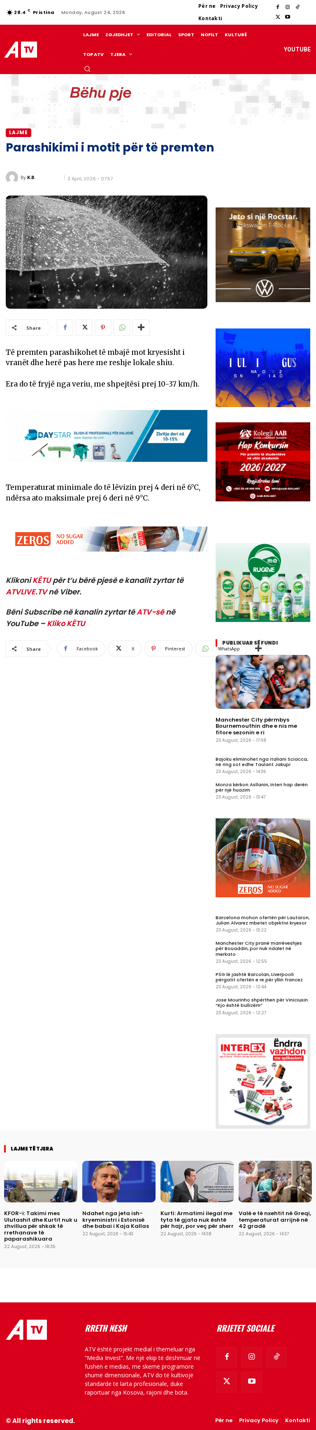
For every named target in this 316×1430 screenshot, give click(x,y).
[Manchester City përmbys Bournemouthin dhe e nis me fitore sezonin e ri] (263, 682)
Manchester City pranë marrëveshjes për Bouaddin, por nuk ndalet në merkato (259, 948)
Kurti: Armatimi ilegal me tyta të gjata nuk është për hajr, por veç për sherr (197, 1219)
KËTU (42, 580)
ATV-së (150, 612)
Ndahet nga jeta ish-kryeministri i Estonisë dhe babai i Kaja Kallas (115, 1219)
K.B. (31, 177)
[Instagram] (288, 7)
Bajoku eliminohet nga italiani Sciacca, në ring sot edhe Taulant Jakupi (262, 762)
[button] (87, 68)
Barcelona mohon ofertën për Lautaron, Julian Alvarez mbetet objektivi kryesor (262, 920)
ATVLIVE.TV (26, 592)
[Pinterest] (103, 327)
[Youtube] (288, 17)
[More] (141, 327)
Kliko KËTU (66, 623)
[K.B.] (13, 177)
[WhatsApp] (122, 327)
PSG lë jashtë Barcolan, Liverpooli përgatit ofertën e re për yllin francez (259, 977)
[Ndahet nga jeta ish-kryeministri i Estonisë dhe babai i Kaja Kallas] (119, 1181)
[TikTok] (297, 7)
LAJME (18, 132)
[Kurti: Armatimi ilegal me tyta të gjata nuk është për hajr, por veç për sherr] (197, 1181)
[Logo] (22, 50)
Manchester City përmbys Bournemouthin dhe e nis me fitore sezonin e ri (256, 726)
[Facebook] (278, 7)
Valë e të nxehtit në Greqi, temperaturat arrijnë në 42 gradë (275, 1219)
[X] (278, 17)
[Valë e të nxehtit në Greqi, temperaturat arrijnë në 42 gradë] (275, 1181)
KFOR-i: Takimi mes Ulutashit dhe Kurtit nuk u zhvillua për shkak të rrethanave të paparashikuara (40, 1226)
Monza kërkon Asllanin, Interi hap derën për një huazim (262, 787)
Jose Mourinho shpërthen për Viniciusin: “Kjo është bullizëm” (262, 1002)
